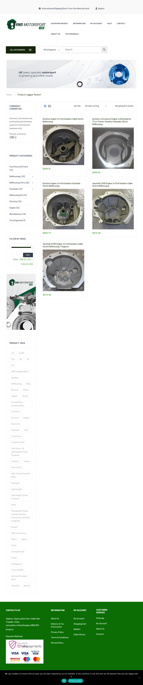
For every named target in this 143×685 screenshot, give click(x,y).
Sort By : (78, 106)
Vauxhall (15, 586)
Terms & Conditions (60, 637)
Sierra (14, 539)
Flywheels (13, 189)
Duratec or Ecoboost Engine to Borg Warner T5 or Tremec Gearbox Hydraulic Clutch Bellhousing (111, 122)
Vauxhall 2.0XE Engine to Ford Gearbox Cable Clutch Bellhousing (112, 184)
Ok (64, 681)
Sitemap (100, 618)
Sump (14, 558)
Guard (26, 461)
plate (13, 505)
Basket (101, 8)
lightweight (16, 489)
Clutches (13, 201)
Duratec (15, 418)
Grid (45, 106)
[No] (139, 677)
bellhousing (16, 384)
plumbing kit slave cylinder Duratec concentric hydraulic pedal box (20, 516)
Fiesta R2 (15, 424)
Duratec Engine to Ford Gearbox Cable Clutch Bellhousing (63, 120)
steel (13, 545)
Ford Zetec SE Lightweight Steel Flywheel (19, 451)
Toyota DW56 (17, 570)
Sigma (24, 539)
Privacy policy (75, 681)
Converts (15, 412)
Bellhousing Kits (16, 195)
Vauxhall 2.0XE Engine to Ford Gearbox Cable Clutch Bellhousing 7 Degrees (63, 245)
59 (12, 365)
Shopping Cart (80, 624)
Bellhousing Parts (17, 183)
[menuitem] (59, 23)
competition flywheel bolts (17, 404)
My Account (79, 618)
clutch (25, 396)
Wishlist (77, 629)
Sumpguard (16, 564)
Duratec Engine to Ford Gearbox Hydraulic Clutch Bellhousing (61, 184)
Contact (100, 634)
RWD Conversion (18, 533)
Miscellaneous (15, 214)
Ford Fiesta (16, 436)
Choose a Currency (17, 134)
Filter (28, 255)
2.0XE (21, 353)
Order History (79, 634)
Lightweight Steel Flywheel (19, 497)
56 (28, 359)
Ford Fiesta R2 (17, 442)
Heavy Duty (16, 467)
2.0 (12, 353)
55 (20, 359)
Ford (26, 430)
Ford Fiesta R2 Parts (18, 167)
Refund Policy (57, 643)
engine (26, 418)
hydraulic (15, 483)
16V (13, 359)
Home (9, 95)
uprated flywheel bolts (19, 578)
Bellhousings (15, 176)
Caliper (14, 396)
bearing (14, 378)
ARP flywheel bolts (20, 371)
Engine (12, 208)
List (50, 106)
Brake (25, 390)
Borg (28, 384)
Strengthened (17, 551)
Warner (27, 586)
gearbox (15, 461)
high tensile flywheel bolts (20, 475)
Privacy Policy (57, 632)
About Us (55, 618)
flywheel (15, 430)
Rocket (14, 527)
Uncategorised (16, 220)
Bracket (15, 390)
